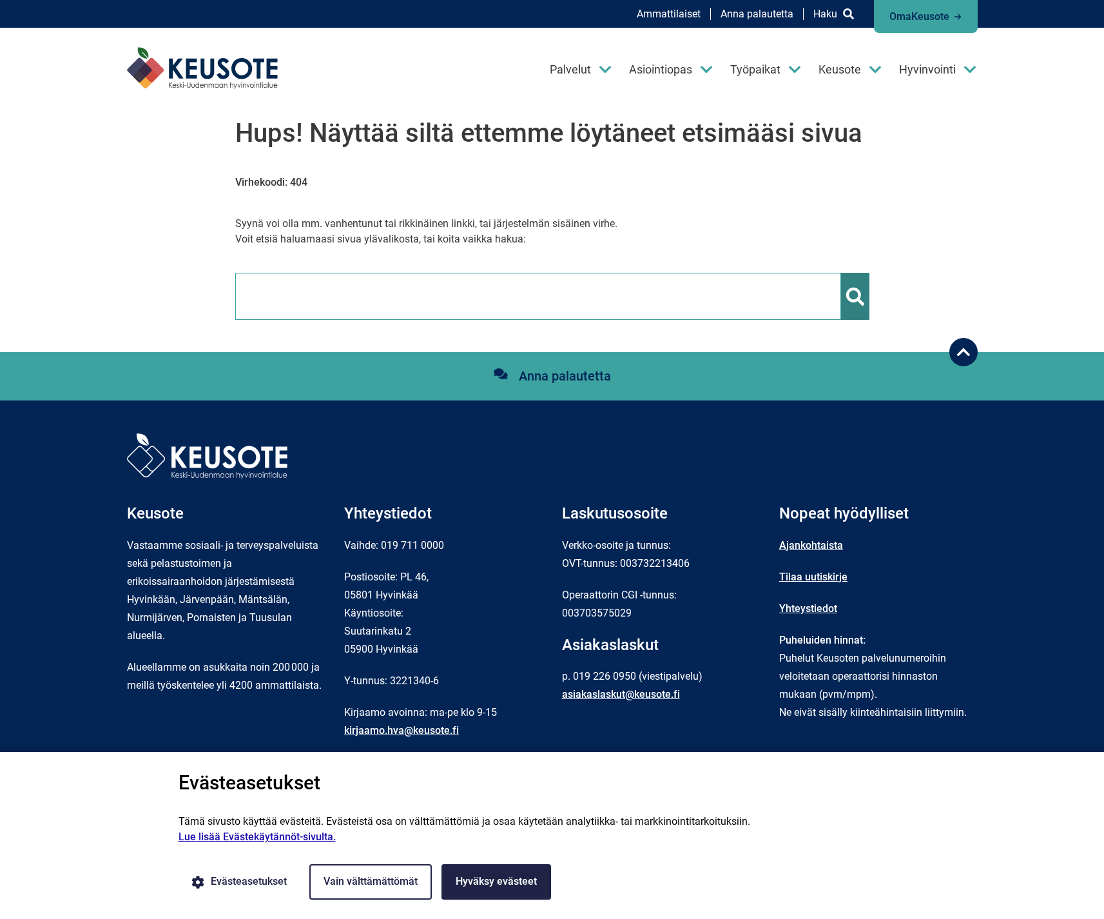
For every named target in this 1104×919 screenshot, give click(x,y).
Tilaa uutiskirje (813, 577)
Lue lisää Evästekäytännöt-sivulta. (257, 837)
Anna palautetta (757, 14)
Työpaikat (755, 69)
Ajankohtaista (811, 545)
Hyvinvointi (927, 69)
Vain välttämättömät (371, 881)
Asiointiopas (660, 69)
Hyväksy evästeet (496, 881)
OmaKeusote (919, 16)
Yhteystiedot (808, 608)
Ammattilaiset (669, 14)
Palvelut (570, 69)
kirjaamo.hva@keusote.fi (401, 730)
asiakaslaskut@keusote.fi (621, 694)
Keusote (839, 69)
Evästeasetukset (249, 881)
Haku (825, 14)
